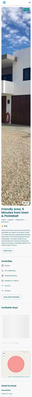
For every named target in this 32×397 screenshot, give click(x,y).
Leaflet (9, 376)
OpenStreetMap (16, 376)
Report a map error (25, 376)
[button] (4, 353)
